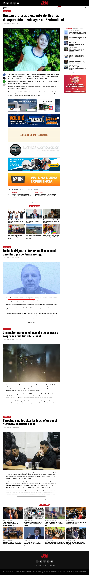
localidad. (44, 78)
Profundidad (13, 76)
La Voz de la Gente (34, 8)
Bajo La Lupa (42, 8)
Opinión (57, 7)
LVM (25, 189)
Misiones (30, 189)
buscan (21, 189)
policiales (35, 189)
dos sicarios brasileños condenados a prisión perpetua (21, 299)
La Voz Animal (50, 8)
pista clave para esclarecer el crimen (48, 313)
